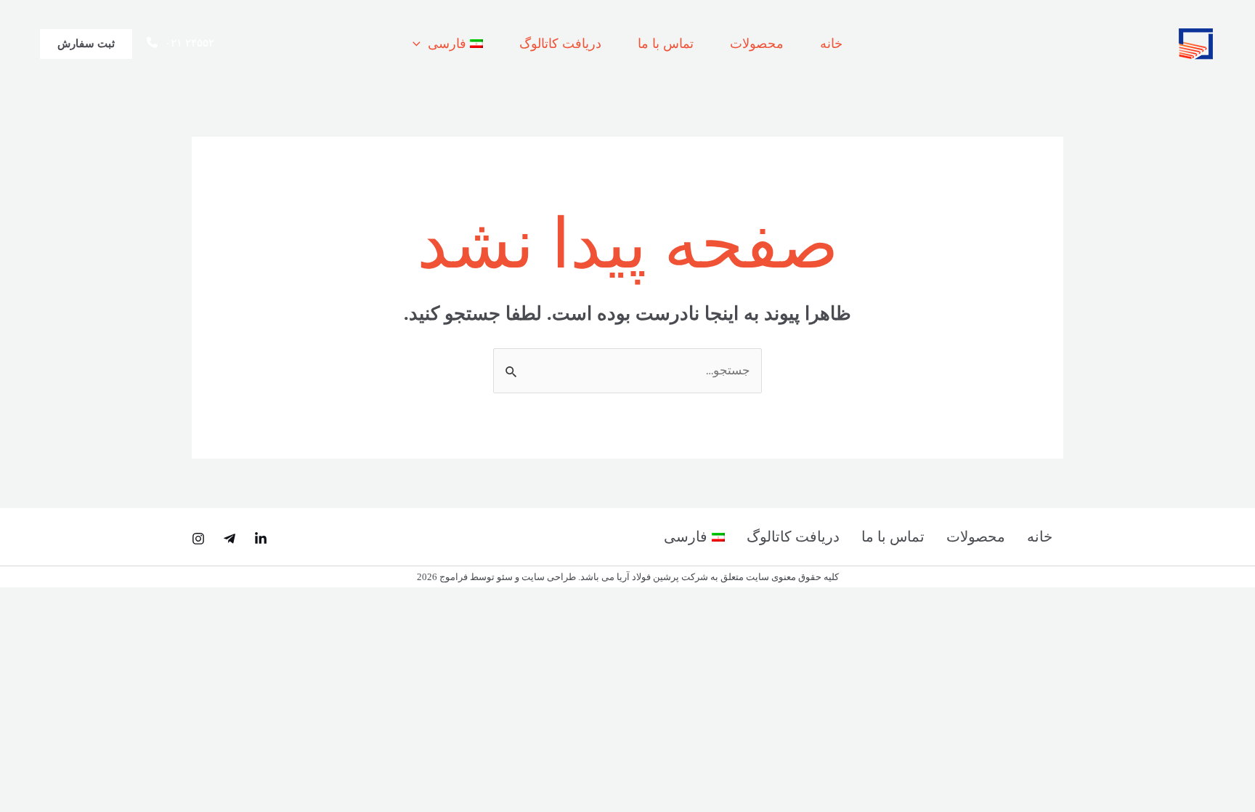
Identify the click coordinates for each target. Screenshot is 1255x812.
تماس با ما (666, 43)
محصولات (757, 43)
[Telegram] (229, 538)
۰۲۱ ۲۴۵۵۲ (189, 43)
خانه (831, 43)
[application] (420, 43)
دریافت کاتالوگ (560, 43)
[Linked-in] (260, 538)
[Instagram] (198, 538)
